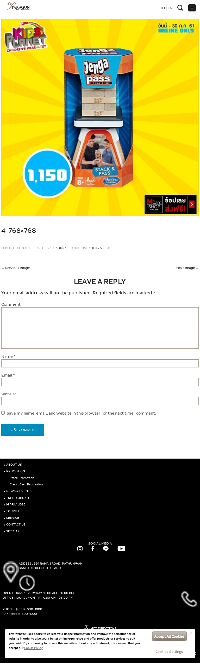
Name (8, 356)
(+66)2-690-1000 (29, 609)
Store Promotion (21, 478)
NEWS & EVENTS (18, 491)
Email (8, 375)
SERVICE (11, 518)
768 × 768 (96, 248)
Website (9, 394)
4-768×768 (61, 248)
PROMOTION (14, 471)
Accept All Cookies (169, 636)
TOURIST (11, 511)
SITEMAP (12, 531)
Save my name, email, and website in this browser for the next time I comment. (81, 413)
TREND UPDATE (17, 498)
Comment (11, 304)
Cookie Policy (33, 648)
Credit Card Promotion (26, 484)
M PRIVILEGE (15, 504)
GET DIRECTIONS (103, 628)
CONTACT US (15, 524)
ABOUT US (13, 464)
